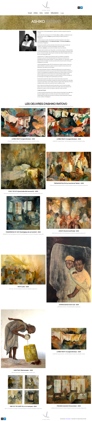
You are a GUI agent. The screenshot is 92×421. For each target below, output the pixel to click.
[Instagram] (79, 7)
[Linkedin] (81, 7)
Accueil (30, 13)
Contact (47, 13)
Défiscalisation (55, 13)
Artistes (36, 13)
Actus (41, 13)
